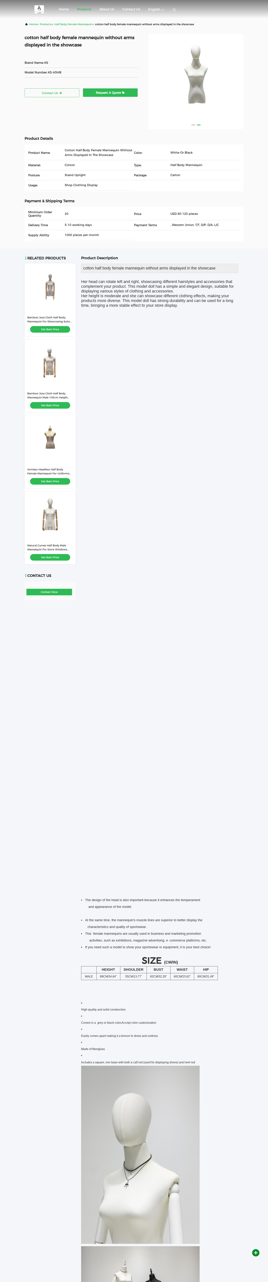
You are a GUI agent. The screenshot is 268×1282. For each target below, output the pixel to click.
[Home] (39, 9)
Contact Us (131, 9)
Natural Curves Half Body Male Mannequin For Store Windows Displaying (47, 549)
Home (64, 9)
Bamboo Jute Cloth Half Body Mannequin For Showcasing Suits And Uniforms (48, 321)
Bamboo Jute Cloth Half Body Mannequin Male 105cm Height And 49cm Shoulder (47, 397)
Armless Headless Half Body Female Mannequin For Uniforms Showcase (48, 473)
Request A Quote (109, 92)
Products (84, 9)
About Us (106, 9)
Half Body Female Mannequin (73, 24)
